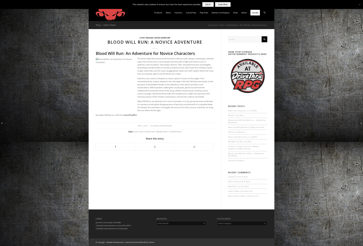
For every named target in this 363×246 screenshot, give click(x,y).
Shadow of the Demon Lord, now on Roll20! (242, 137)
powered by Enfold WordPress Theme (139, 242)
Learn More (222, 4)
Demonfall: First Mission (236, 160)
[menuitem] (158, 12)
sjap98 (230, 191)
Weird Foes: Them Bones (236, 115)
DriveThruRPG (130, 115)
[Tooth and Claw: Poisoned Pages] (2, 123)
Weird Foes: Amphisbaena (236, 132)
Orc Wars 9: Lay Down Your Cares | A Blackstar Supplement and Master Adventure (243, 147)
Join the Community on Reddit (108, 222)
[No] (359, 4)
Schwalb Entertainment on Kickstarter (112, 228)
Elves (135, 132)
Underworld (176, 132)
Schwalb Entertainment (162, 126)
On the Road (243, 177)
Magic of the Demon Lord (244, 191)
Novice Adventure (162, 38)
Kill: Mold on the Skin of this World (239, 141)
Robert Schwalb (233, 181)
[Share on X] (154, 146)
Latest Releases (147, 38)
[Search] (264, 12)
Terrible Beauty (162, 132)
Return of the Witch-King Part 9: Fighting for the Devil (246, 127)
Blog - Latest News (106, 25)
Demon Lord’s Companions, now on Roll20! (242, 111)
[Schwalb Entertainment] (110, 12)
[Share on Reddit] (194, 146)
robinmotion (232, 177)
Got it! (208, 4)
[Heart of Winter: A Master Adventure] (361, 123)
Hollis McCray (233, 186)
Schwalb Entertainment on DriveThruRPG (113, 225)
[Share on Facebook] (115, 146)
